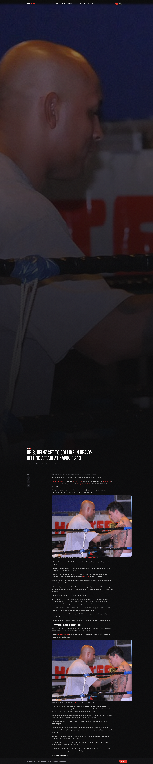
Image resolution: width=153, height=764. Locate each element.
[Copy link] (28, 485)
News (63, 3)
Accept (123, 761)
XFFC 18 (75, 702)
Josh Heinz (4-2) (77, 481)
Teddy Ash (85, 576)
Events (86, 3)
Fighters (79, 3)
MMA (31, 3)
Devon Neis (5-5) (57, 481)
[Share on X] (28, 478)
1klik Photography (91, 558)
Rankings (71, 3)
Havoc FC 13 (107, 481)
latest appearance (63, 635)
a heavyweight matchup (84, 484)
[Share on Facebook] (28, 481)
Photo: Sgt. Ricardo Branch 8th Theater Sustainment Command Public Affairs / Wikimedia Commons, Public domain (74, 474)
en (116, 3)
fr (120, 3)
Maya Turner (31, 463)
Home (57, 3)
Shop (93, 3)
